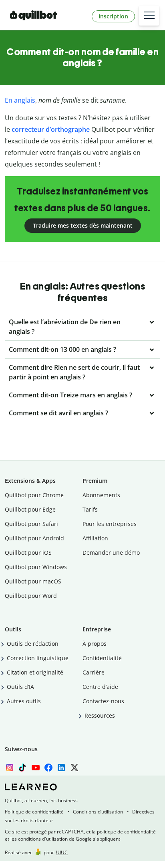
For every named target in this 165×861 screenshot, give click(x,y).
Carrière (93, 672)
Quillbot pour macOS (33, 581)
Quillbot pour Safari (31, 524)
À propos (94, 643)
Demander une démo (111, 552)
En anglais (20, 100)
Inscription (113, 16)
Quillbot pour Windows (36, 567)
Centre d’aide (100, 686)
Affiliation (95, 538)
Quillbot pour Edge (30, 509)
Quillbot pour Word (31, 595)
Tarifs (90, 509)
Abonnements (101, 495)
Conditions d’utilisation (98, 811)
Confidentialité (102, 658)
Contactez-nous (103, 701)
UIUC (62, 852)
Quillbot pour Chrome (34, 495)
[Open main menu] (149, 16)
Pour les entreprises (109, 524)
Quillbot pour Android (34, 538)
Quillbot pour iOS (28, 552)
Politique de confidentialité (34, 811)
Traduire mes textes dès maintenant (83, 225)
